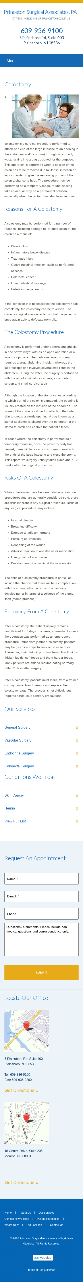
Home (8, 1212)
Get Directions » (21, 1090)
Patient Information (48, 1218)
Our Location (34, 1225)
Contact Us (56, 1225)
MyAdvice (67, 1238)
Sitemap (50, 1269)
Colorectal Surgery (19, 766)
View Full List (15, 821)
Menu (12, 61)
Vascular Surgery (17, 740)
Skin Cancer (14, 795)
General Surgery (17, 727)
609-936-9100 (42, 30)
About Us (25, 1212)
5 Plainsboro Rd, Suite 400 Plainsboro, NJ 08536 (41, 40)
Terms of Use (35, 1269)
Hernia (9, 808)
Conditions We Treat (16, 1218)
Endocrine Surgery (19, 753)
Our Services (46, 1212)
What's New (11, 1225)
